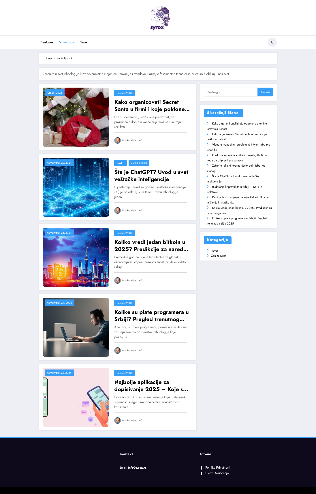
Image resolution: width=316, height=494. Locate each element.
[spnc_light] (272, 42)
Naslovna (47, 42)
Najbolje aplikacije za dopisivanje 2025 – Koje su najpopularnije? (150, 385)
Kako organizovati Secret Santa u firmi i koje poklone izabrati (149, 105)
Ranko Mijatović (132, 140)
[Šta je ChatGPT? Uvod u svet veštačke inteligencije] (76, 187)
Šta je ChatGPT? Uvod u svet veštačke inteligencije (151, 175)
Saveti (84, 42)
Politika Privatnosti (217, 467)
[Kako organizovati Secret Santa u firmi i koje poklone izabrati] (76, 117)
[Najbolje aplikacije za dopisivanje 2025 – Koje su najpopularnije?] (76, 397)
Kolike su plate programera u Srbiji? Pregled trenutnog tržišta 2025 (151, 315)
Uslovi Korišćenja (217, 473)
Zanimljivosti (67, 42)
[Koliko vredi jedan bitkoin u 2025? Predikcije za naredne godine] (76, 257)
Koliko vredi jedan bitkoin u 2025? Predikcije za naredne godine (151, 245)
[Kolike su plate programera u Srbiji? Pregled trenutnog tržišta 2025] (76, 327)
